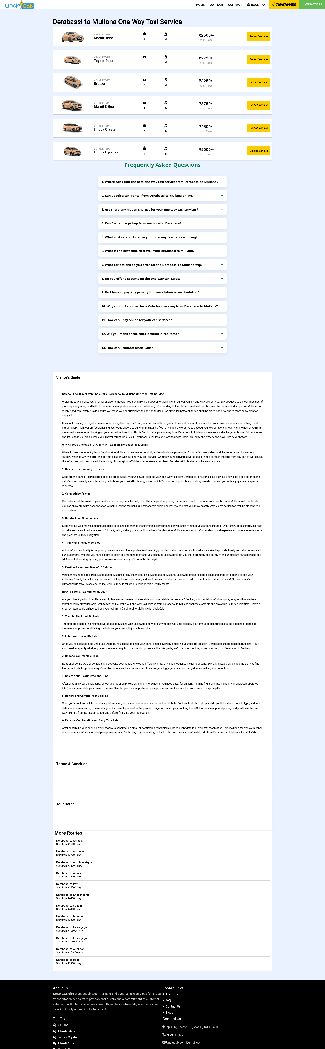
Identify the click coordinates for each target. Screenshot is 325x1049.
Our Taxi (216, 4)
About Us (172, 994)
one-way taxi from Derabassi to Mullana (171, 461)
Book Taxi (258, 4)
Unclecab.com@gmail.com (184, 1042)
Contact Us (173, 1006)
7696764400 (285, 5)
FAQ (168, 1000)
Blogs (169, 1012)
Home (200, 4)
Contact (235, 4)
